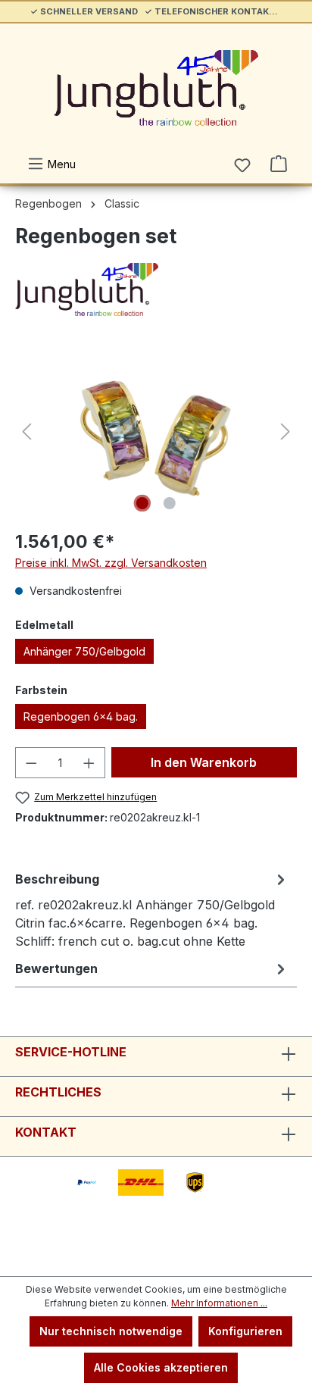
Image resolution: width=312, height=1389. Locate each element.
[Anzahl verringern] (31, 762)
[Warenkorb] (279, 164)
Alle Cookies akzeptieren (161, 1367)
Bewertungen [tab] (56, 968)
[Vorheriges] (26, 431)
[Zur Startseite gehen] (156, 88)
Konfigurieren (245, 1331)
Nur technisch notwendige (111, 1331)
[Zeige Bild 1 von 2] (142, 503)
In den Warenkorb (204, 762)
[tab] (152, 909)
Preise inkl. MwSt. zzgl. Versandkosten (111, 562)
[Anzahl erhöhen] (89, 762)
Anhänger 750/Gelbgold (84, 651)
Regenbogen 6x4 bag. (80, 716)
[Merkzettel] (242, 165)
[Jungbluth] (156, 289)
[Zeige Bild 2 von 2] (170, 503)
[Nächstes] (285, 431)
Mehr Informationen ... (219, 1303)
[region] (156, 431)
